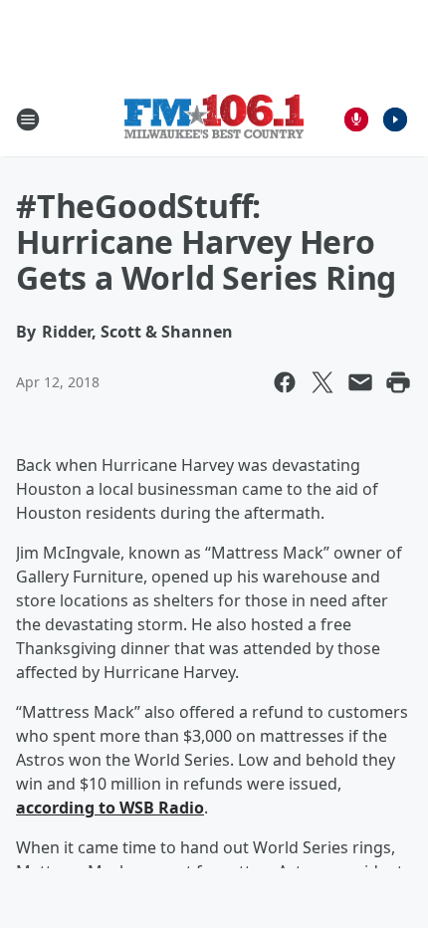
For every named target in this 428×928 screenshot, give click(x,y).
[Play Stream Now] (395, 119)
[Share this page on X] (322, 382)
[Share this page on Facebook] (285, 382)
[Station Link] (214, 119)
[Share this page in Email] (360, 382)
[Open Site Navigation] (28, 119)
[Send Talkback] (356, 119)
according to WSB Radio (110, 807)
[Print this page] (398, 382)
